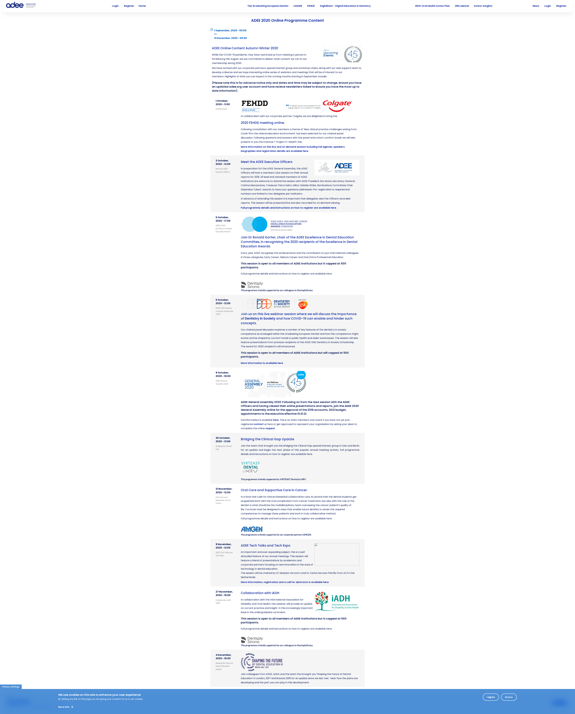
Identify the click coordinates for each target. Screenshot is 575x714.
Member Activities (232, 5)
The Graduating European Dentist (267, 6)
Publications (504, 5)
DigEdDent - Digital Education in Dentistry (345, 6)
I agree (491, 697)
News (536, 6)
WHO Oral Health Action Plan (432, 6)
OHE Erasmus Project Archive (393, 5)
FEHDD (311, 6)
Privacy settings (10, 686)
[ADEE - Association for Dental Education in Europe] (28, 5)
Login (547, 6)
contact (259, 424)
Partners (522, 5)
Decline (509, 697)
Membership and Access (179, 5)
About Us (156, 5)
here (276, 420)
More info (63, 706)
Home (142, 6)
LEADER (297, 6)
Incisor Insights (483, 6)
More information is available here (262, 363)
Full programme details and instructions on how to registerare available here (288, 207)
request (270, 428)
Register (561, 6)
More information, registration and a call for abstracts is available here (285, 582)
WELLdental (462, 6)
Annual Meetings (207, 5)
